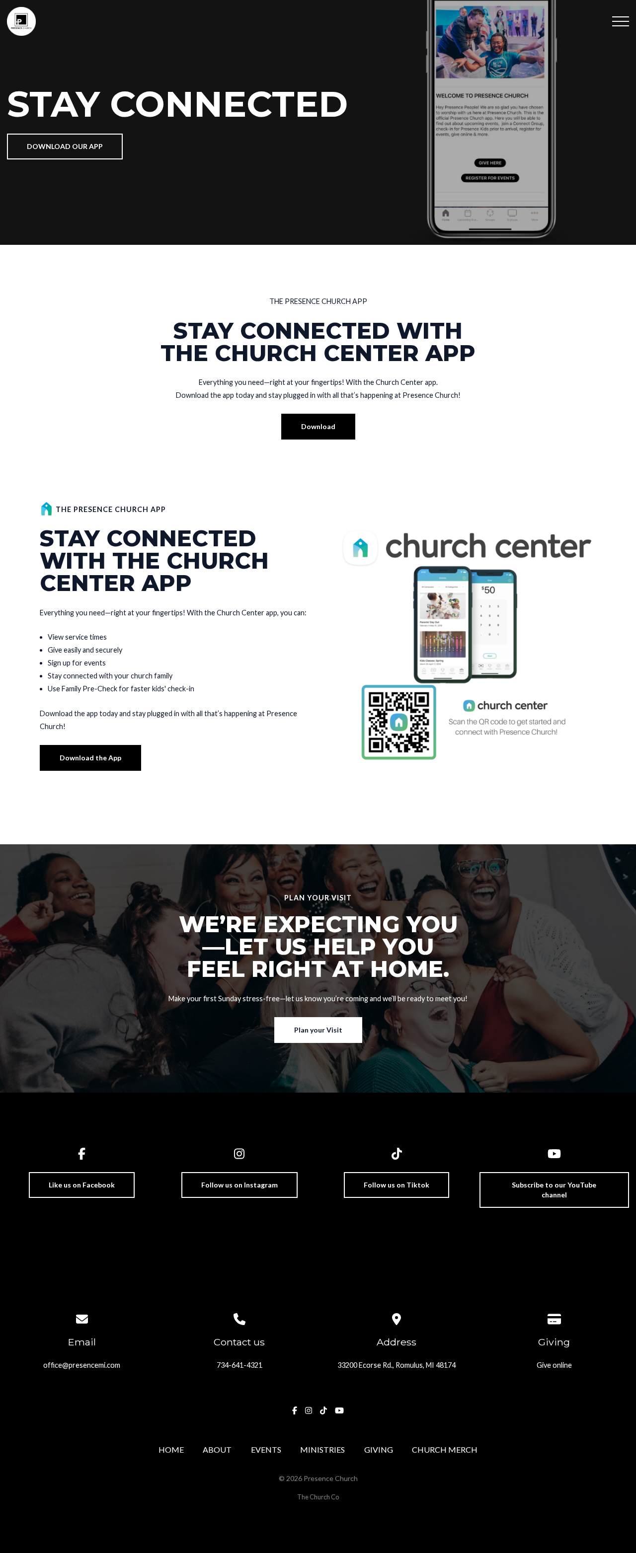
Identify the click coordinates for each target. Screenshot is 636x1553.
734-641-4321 (239, 1365)
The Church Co (318, 1497)
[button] (620, 21)
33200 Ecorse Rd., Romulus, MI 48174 (396, 1365)
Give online (554, 1365)
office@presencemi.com (81, 1365)
